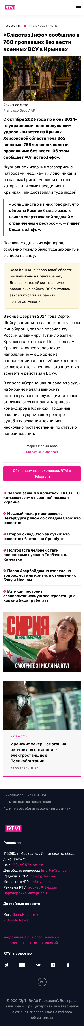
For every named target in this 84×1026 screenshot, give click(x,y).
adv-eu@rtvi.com (42, 887)
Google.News (17, 920)
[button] (79, 7)
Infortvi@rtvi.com (55, 870)
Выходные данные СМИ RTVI (24, 795)
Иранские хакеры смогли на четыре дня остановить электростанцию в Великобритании (38, 752)
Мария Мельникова (42, 446)
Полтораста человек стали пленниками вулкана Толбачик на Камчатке (36, 554)
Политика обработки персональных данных (36, 808)
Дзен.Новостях (25, 914)
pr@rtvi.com (40, 882)
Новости (12, 25)
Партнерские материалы (25, 893)
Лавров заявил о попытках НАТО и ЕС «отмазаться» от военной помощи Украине (41, 497)
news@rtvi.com (43, 876)
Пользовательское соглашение (27, 802)
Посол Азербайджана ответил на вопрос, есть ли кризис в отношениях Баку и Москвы (39, 575)
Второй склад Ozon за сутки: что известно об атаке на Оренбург (36, 536)
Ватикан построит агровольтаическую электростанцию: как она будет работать (40, 596)
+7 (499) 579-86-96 (27, 865)
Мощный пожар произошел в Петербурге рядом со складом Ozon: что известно (42, 518)
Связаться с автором (42, 451)
